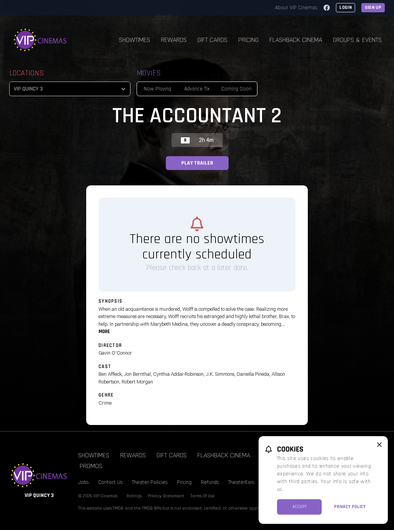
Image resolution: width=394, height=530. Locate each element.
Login (345, 7)
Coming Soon (236, 88)
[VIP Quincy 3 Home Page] (40, 40)
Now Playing (157, 88)
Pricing (248, 39)
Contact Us (110, 482)
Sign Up (373, 7)
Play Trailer (197, 163)
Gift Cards (212, 39)
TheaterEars (241, 482)
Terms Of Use (202, 496)
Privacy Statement (166, 496)
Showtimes (134, 39)
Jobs (83, 482)
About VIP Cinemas (296, 7)
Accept (299, 507)
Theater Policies (150, 482)
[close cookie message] (379, 444)
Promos (91, 466)
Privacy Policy (350, 507)
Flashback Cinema (295, 39)
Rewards (174, 39)
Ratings (134, 496)
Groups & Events (357, 39)
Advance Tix (197, 88)
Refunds (210, 482)
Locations (26, 73)
